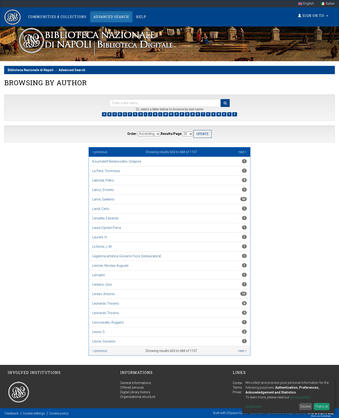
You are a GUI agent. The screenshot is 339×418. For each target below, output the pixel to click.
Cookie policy (59, 413)
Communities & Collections (57, 17)
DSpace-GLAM (237, 413)
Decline (305, 406)
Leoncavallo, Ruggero (108, 322)
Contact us (241, 383)
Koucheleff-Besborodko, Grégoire (116, 161)
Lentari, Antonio (103, 294)
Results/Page (171, 134)
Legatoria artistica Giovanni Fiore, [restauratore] (126, 256)
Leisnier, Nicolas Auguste (110, 265)
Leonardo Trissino (105, 303)
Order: (132, 134)
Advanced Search (111, 17)
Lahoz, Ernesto (103, 190)
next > (242, 152)
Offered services (132, 387)
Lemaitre (98, 275)
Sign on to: (313, 15)
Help (141, 17)
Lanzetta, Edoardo (105, 218)
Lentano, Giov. (102, 284)
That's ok (321, 406)
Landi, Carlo (100, 209)
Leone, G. (98, 332)
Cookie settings (34, 413)
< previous (99, 152)
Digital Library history (135, 392)
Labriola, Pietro (103, 180)
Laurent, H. (99, 237)
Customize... (254, 406)
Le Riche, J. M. (102, 246)
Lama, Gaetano (103, 199)
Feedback (12, 413)
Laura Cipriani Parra (106, 228)
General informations (135, 383)
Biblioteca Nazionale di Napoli (31, 70)
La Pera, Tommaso (106, 171)
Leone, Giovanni (103, 341)
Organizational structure (137, 397)
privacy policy (300, 397)
